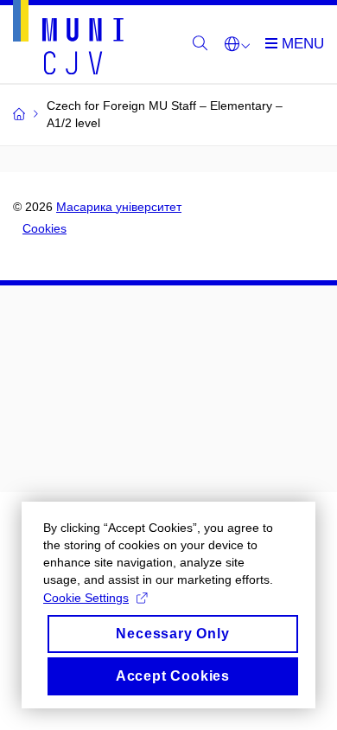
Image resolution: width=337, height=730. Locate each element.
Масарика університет (118, 207)
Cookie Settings (86, 598)
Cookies (44, 228)
